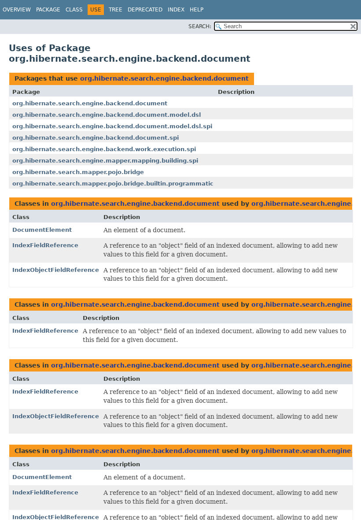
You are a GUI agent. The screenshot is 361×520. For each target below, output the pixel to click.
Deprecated (145, 10)
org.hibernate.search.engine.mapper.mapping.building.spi (105, 160)
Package (48, 10)
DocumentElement (42, 230)
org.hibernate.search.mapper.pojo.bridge (78, 172)
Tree (115, 10)
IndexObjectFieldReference (55, 270)
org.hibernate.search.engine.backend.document (164, 78)
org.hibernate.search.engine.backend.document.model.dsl (106, 114)
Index (176, 10)
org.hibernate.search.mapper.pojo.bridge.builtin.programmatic (113, 183)
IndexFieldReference (45, 245)
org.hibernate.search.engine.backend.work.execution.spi (104, 149)
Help (196, 10)
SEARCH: (199, 26)
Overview (17, 10)
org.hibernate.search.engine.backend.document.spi (95, 137)
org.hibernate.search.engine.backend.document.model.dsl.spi (112, 126)
